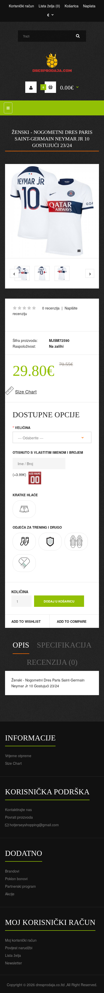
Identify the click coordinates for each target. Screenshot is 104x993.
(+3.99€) (19, 474)
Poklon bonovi (16, 878)
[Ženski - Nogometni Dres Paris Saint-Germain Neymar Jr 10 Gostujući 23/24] (52, 211)
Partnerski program (20, 886)
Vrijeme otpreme (18, 755)
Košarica (72, 5)
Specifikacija (64, 645)
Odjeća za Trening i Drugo (37, 527)
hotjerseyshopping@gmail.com (34, 824)
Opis (21, 645)
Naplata (89, 5)
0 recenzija (51, 308)
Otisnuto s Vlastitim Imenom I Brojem (48, 452)
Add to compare (72, 621)
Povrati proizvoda (19, 817)
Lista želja (13, 955)
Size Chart (26, 391)
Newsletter (13, 962)
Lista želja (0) (49, 5)
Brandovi (12, 871)
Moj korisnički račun (21, 940)
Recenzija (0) (52, 662)
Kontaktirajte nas (18, 809)
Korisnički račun (21, 5)
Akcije (9, 893)
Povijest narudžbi (18, 947)
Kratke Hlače (25, 494)
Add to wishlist (26, 621)
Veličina (22, 427)
